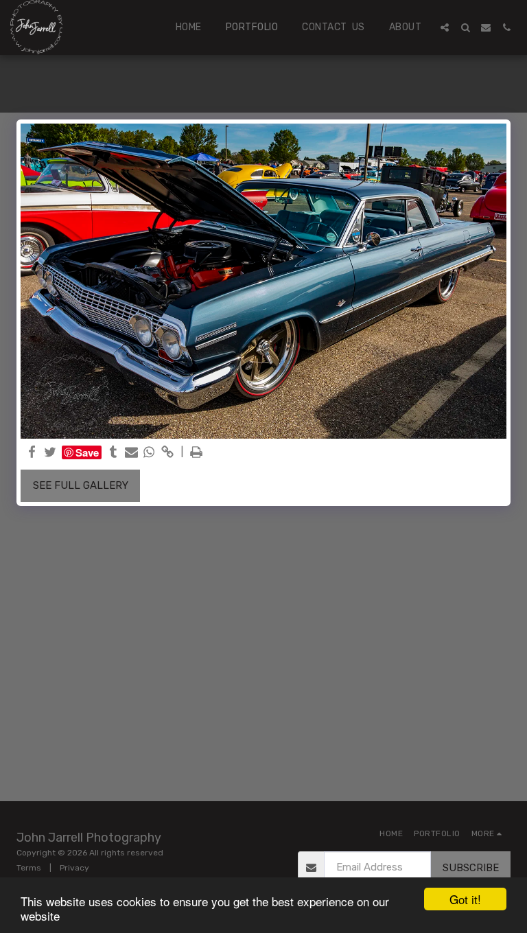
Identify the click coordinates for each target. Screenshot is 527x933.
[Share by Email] (131, 452)
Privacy (74, 868)
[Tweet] (50, 452)
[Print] (196, 452)
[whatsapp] (149, 452)
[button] (444, 27)
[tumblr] (113, 452)
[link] (167, 452)
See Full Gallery (80, 485)
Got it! (465, 899)
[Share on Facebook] (32, 452)
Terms (28, 868)
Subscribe (471, 868)
